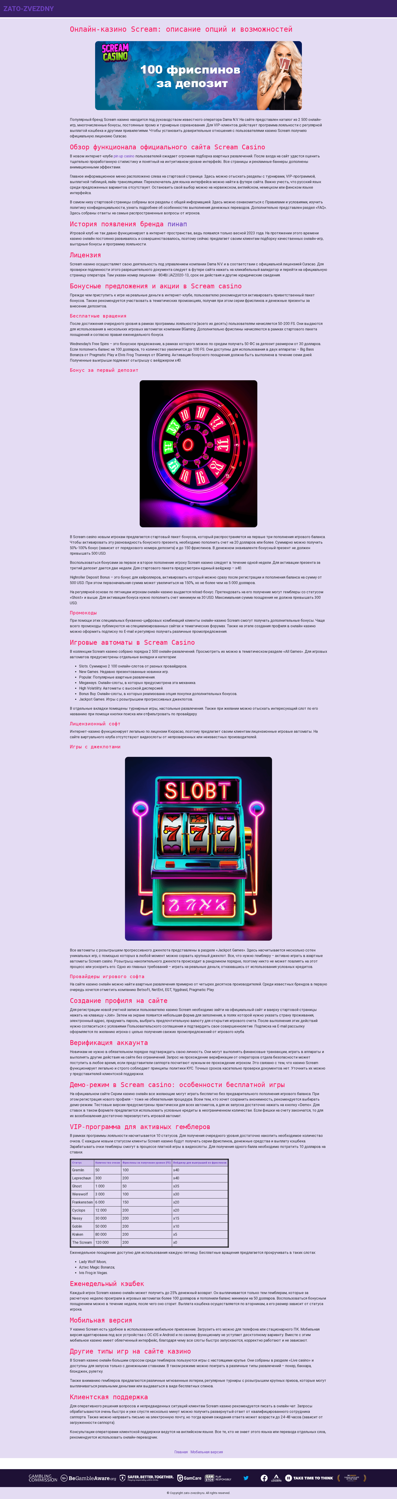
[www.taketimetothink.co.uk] (309, 1478)
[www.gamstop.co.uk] (218, 1478)
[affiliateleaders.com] (276, 1478)
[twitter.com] (246, 1478)
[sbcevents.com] (351, 1478)
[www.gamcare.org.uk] (189, 1478)
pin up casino (124, 156)
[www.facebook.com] (264, 1478)
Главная (181, 1452)
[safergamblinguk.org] (147, 1478)
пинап (177, 224)
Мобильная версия (206, 1452)
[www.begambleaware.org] (88, 1478)
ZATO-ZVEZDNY (28, 9)
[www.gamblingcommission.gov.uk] (43, 1478)
